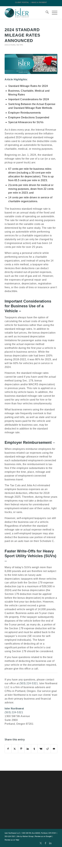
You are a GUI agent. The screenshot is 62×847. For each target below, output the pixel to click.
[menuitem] (45, 12)
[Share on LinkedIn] (28, 748)
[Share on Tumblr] (34, 748)
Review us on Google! (43, 836)
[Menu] (53, 12)
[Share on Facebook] (8, 748)
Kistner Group (28, 836)
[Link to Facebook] (45, 843)
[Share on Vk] (41, 748)
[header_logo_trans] (26, 12)
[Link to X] (40, 843)
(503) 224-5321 (28, 683)
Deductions (10, 45)
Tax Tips (19, 45)
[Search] (45, 12)
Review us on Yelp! (12, 839)
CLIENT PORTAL (22, 2)
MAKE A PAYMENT (39, 2)
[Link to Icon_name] (55, 843)
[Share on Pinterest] (21, 748)
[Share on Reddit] (47, 748)
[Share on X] (14, 748)
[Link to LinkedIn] (50, 843)
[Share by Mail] (54, 748)
